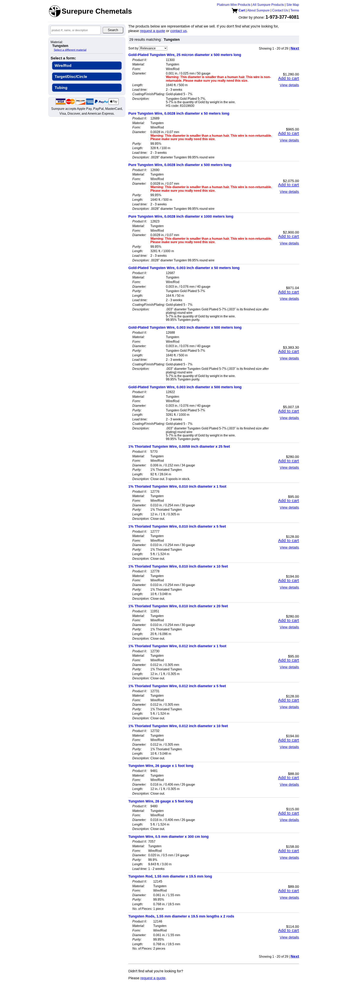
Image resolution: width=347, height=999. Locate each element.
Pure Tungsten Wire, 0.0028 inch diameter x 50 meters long (178, 113)
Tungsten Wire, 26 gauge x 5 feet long (160, 801)
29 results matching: (145, 40)
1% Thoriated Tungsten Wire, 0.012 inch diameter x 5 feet (177, 686)
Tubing (61, 88)
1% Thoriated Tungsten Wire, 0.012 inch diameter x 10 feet (178, 726)
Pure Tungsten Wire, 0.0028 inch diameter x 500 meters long (179, 165)
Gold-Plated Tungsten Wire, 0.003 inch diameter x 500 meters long (185, 327)
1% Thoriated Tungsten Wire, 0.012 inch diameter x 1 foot (177, 646)
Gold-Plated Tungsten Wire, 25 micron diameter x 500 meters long (184, 55)
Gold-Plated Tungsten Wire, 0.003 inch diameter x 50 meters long (184, 268)
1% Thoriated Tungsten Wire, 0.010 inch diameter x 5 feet (177, 526)
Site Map (292, 4)
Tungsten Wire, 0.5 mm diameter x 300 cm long (168, 837)
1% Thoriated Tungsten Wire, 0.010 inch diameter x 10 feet (178, 566)
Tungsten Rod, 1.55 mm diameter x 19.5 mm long (170, 876)
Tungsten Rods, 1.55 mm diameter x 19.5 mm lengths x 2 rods (181, 916)
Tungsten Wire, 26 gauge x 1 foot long (160, 766)
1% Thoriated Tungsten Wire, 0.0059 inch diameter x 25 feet (179, 446)
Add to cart (288, 78)
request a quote (152, 31)
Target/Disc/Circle (71, 76)
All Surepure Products (268, 4)
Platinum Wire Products (233, 4)
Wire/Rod (63, 65)
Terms (294, 10)
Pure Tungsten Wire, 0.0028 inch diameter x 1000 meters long (180, 216)
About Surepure (258, 10)
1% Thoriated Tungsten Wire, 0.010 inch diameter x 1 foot (177, 486)
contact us (178, 31)
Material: (57, 42)
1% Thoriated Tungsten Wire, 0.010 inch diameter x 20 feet (178, 606)
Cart (241, 10)
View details (289, 85)
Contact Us (280, 10)
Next (295, 48)
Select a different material (70, 49)
